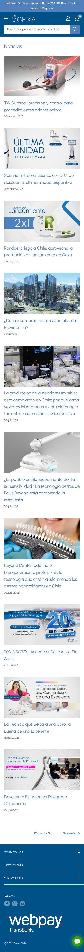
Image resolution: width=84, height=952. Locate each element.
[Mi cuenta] (68, 18)
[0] (76, 18)
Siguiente (69, 833)
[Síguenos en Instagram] (15, 903)
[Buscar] (75, 29)
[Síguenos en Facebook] (7, 903)
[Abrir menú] (6, 18)
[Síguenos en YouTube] (22, 903)
